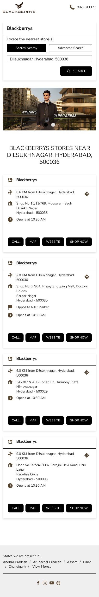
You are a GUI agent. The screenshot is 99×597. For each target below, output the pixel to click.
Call (15, 242)
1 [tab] (46, 125)
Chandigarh (17, 566)
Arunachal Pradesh (47, 561)
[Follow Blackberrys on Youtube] (53, 583)
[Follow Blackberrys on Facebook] (39, 583)
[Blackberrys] (19, 7)
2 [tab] (53, 125)
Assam (72, 561)
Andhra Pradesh (15, 561)
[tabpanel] (49, 109)
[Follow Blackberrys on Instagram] (46, 583)
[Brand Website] (59, 583)
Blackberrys (26, 180)
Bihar (87, 561)
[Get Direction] (88, 195)
